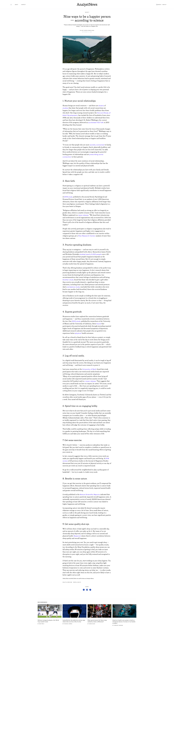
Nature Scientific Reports (90, 494)
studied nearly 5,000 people (91, 254)
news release (83, 215)
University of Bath (89, 369)
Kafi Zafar (84, 30)
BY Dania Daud (91, 623)
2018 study (68, 197)
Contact (23, 4)
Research (77, 536)
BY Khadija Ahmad (67, 623)
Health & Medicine (67, 582)
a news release (90, 381)
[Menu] (11, 4)
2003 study (76, 321)
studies (65, 108)
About (16, 4)
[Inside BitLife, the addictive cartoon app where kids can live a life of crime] (74, 611)
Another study (68, 280)
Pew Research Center (86, 236)
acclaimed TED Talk (95, 122)
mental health (77, 582)
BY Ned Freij (41, 623)
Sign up (164, 4)
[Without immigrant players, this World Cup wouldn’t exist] (50, 611)
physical (78, 333)
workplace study (73, 287)
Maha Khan (91, 30)
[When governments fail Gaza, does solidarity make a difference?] (99, 611)
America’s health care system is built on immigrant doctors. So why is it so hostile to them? (123, 621)
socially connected (97, 145)
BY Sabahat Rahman (117, 625)
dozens (101, 105)
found (99, 324)
